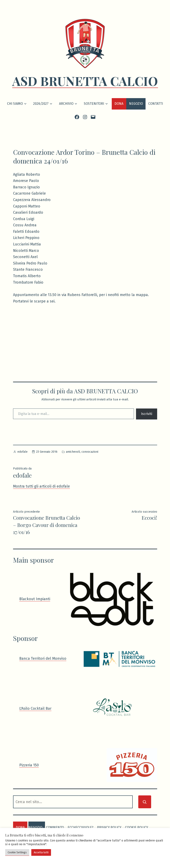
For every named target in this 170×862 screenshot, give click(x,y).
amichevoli (73, 452)
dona (20, 827)
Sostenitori (94, 104)
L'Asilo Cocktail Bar (35, 708)
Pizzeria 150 (29, 765)
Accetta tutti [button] (41, 852)
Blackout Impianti (34, 599)
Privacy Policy (109, 827)
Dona (118, 104)
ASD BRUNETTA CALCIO (85, 80)
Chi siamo (15, 104)
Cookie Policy (136, 827)
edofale (22, 452)
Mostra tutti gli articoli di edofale (41, 486)
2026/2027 (41, 104)
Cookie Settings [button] (17, 852)
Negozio (136, 104)
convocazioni (89, 452)
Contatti (155, 104)
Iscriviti (146, 414)
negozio (35, 827)
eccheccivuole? (80, 827)
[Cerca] (144, 801)
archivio (66, 104)
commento (55, 827)
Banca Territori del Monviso (42, 658)
